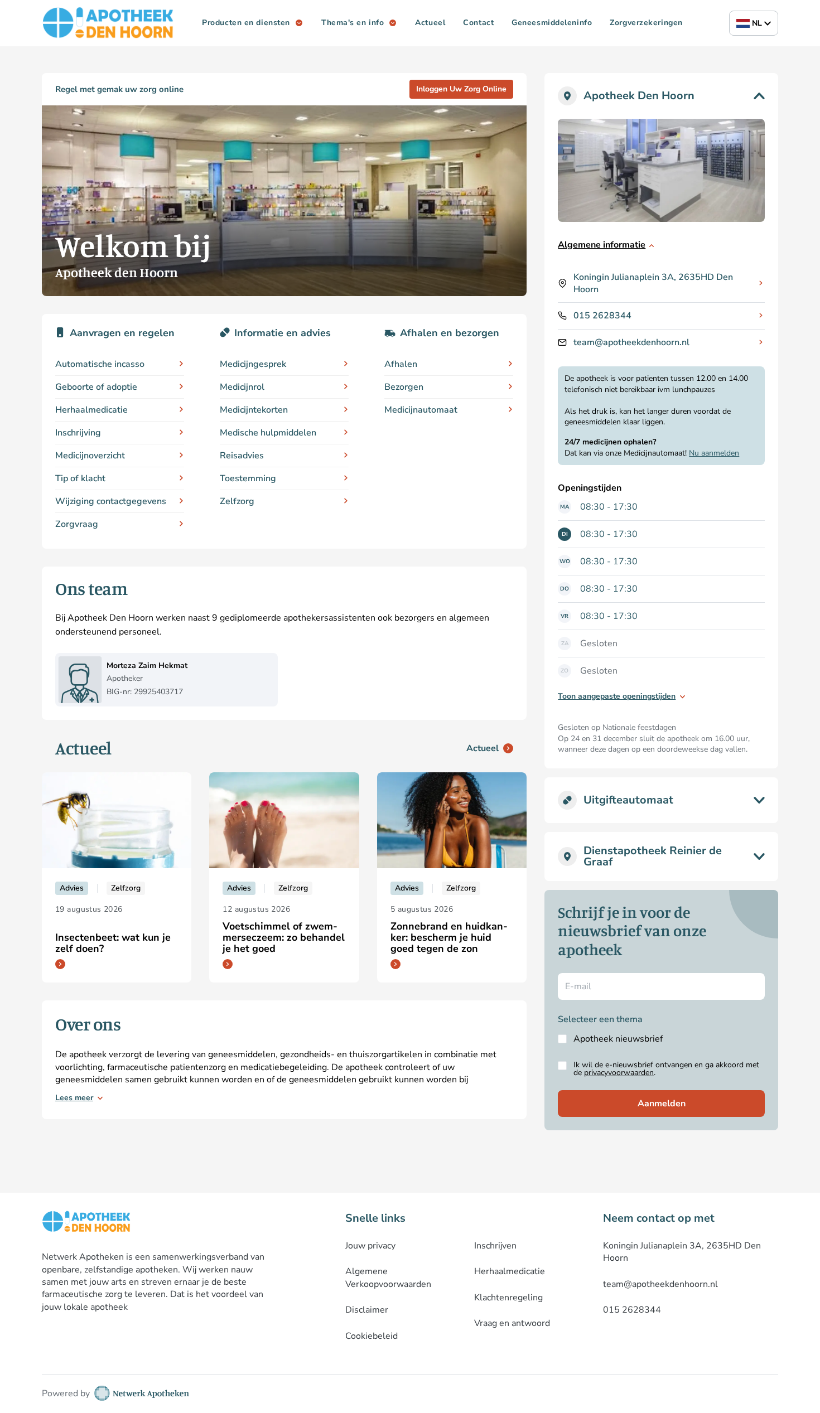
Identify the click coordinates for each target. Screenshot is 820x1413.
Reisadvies (242, 455)
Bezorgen (403, 387)
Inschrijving (78, 433)
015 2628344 (602, 315)
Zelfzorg (237, 501)
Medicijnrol (242, 387)
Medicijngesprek (253, 364)
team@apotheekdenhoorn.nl (631, 342)
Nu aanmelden (714, 453)
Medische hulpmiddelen (268, 433)
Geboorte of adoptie (96, 387)
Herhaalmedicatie (91, 410)
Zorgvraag (76, 524)
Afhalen (400, 364)
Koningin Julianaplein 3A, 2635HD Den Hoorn (653, 283)
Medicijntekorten (254, 410)
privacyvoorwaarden (619, 1072)
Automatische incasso (99, 364)
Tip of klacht (80, 478)
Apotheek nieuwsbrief (618, 1038)
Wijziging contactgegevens (110, 501)
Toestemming (248, 478)
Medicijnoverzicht (90, 455)
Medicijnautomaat (420, 410)
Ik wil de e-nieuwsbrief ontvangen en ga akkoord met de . (666, 1069)
